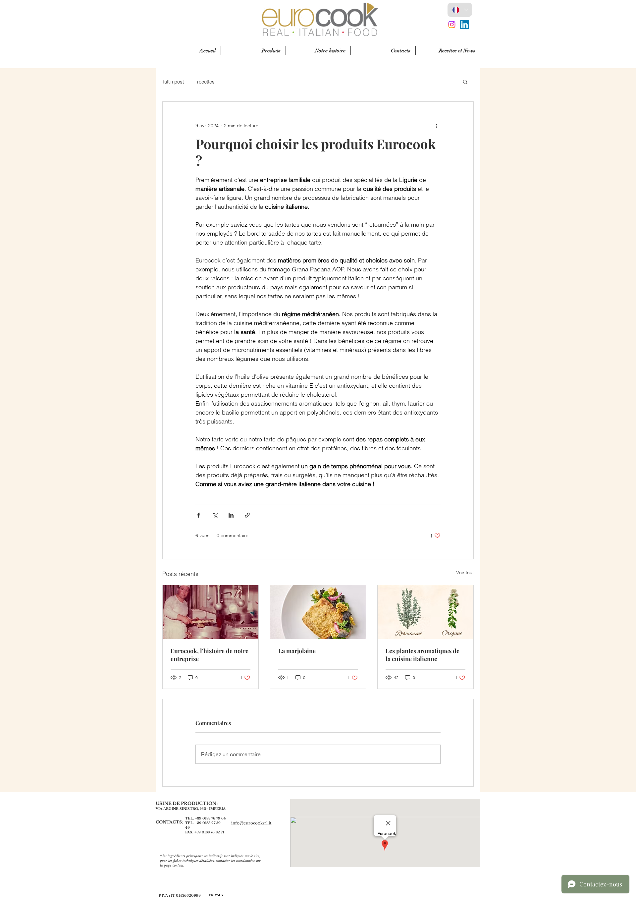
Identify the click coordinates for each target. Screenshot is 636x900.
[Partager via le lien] (247, 515)
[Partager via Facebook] (198, 515)
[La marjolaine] (318, 612)
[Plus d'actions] (437, 126)
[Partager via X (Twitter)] (215, 515)
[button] (465, 81)
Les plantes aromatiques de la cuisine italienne (422, 655)
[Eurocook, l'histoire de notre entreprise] (210, 612)
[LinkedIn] (464, 24)
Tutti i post (173, 82)
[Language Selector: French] (460, 10)
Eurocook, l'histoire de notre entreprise (209, 655)
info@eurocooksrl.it (251, 822)
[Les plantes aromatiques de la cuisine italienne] (425, 612)
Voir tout (465, 573)
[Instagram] (451, 24)
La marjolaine (297, 651)
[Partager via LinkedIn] (231, 515)
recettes (206, 82)
